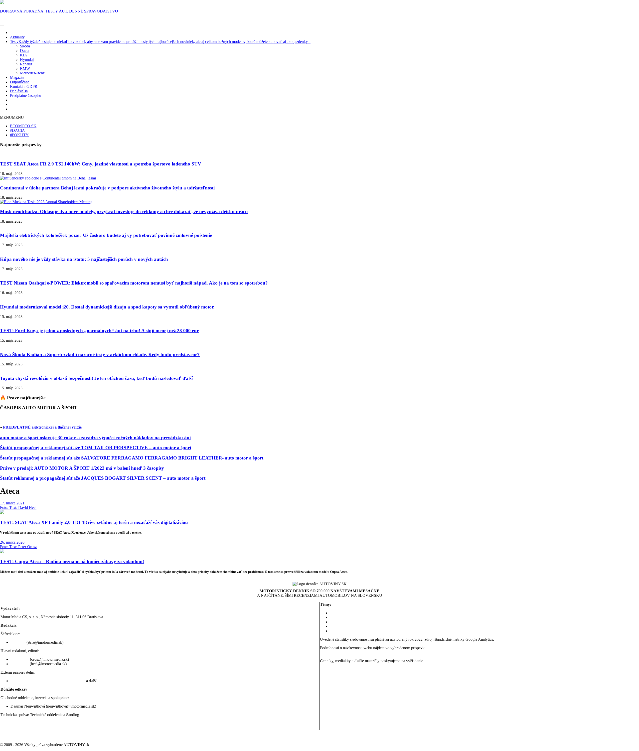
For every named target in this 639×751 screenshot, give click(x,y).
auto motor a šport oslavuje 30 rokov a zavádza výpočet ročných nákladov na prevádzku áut (95, 437)
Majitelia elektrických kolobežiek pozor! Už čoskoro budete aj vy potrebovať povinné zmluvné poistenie (106, 235)
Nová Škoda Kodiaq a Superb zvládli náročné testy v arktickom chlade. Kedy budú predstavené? (100, 354)
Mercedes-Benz (32, 73)
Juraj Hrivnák (21, 681)
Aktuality (17, 37)
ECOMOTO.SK (23, 126)
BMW (25, 68)
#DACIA (17, 130)
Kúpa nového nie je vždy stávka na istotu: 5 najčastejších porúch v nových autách (84, 259)
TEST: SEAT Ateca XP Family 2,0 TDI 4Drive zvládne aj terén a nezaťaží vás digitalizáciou (94, 522)
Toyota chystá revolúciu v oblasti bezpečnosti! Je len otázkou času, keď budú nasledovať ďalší (96, 378)
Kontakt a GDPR (23, 86)
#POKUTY (19, 135)
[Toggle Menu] (2, 25)
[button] (12, 117)
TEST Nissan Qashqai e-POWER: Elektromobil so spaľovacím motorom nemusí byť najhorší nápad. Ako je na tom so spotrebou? (134, 283)
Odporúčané (19, 82)
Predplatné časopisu (25, 95)
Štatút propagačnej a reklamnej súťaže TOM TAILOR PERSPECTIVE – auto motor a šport (95, 447)
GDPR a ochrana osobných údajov (28, 723)
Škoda (25, 46)
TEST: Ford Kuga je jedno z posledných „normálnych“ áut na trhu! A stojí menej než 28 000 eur (99, 330)
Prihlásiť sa (19, 91)
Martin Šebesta (45, 681)
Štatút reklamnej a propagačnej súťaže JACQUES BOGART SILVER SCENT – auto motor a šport (102, 478)
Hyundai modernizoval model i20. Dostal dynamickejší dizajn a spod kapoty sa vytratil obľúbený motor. (107, 306)
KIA (23, 55)
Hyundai (27, 59)
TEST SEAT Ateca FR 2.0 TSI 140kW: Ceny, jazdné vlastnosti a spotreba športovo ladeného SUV (100, 163)
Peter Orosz (19, 659)
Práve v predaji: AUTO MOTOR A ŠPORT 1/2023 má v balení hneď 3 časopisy (82, 468)
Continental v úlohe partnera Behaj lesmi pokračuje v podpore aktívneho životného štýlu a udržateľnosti (107, 187)
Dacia (24, 50)
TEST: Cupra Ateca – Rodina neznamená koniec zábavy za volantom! (72, 561)
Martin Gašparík (72, 681)
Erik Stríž (17, 642)
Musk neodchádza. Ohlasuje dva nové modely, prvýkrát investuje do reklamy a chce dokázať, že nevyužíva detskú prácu (124, 211)
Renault (26, 64)
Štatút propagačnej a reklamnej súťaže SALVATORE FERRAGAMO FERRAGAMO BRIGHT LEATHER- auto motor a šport (131, 457)
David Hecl (19, 664)
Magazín (17, 77)
